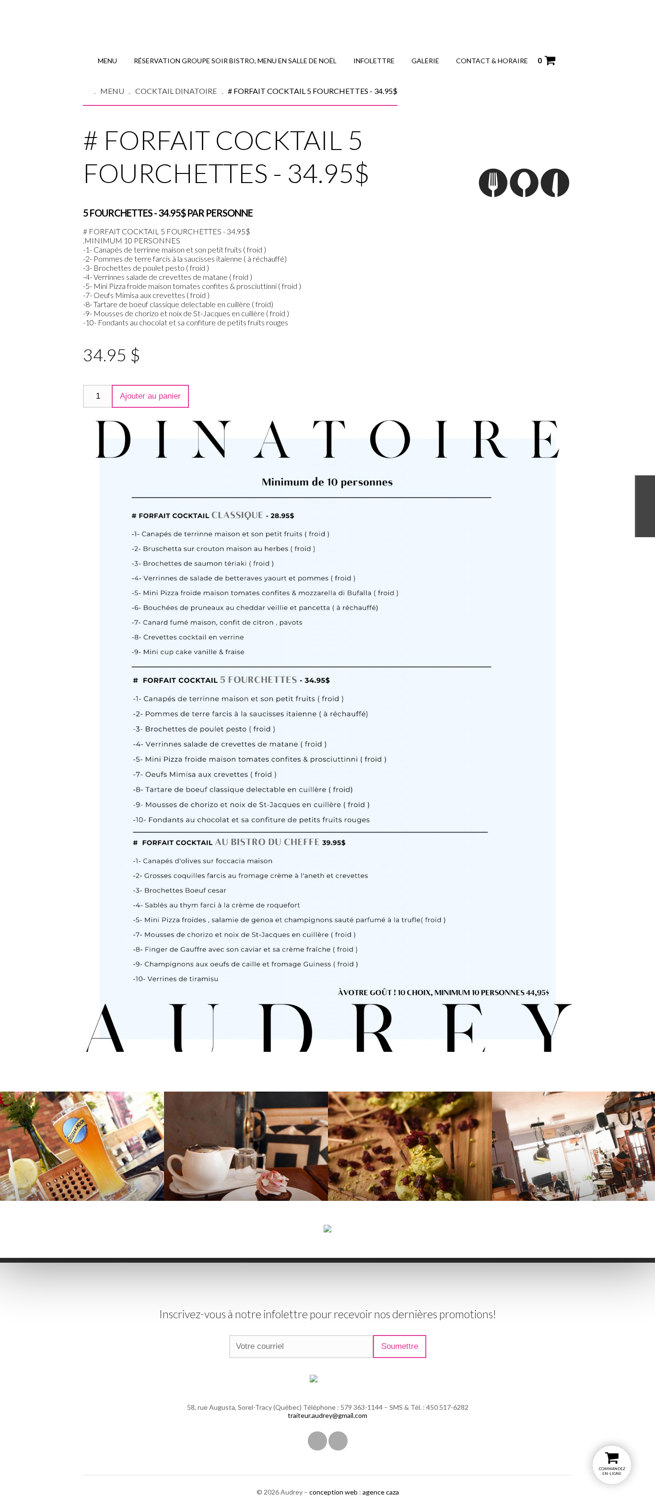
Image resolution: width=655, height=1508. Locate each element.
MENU (107, 61)
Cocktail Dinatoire (176, 90)
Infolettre (374, 61)
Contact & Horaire (492, 61)
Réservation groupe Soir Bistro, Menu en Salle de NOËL (235, 61)
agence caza (381, 1492)
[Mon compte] (565, 60)
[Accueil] (91, 90)
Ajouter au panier (150, 396)
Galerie (425, 61)
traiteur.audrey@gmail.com (327, 1415)
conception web (333, 1492)
